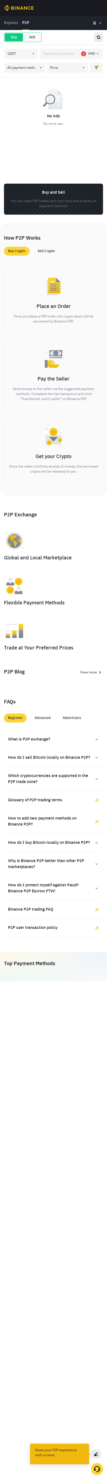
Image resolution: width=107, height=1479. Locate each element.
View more (88, 672)
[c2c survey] (96, 1454)
